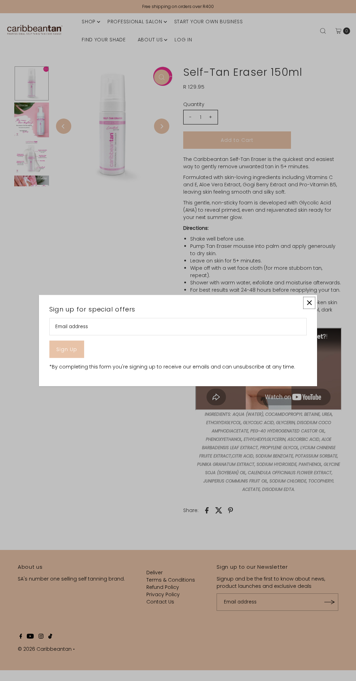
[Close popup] (309, 303)
